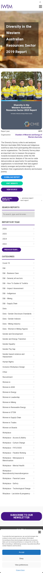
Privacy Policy (20, 570)
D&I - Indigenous (9, 293)
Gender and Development (13, 334)
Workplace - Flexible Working (14, 453)
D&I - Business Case (11, 273)
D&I (4, 268)
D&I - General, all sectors (13, 278)
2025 (5, 234)
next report (24, 200)
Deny (21, 558)
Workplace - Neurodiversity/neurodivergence (15, 472)
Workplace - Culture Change (14, 443)
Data (4, 308)
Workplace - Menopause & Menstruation (13, 459)
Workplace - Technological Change (17, 488)
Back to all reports (7, 199)
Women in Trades (9, 422)
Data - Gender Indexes (12, 319)
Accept (21, 552)
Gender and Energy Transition (14, 339)
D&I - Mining (7, 298)
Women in (6, 382)
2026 (5, 229)
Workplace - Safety (10, 483)
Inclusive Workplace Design (14, 367)
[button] (39, 532)
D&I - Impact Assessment (13, 288)
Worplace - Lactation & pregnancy (16, 493)
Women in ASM (9, 387)
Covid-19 (6, 263)
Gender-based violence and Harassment (13, 355)
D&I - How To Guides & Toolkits (15, 283)
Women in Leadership (11, 397)
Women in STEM (9, 412)
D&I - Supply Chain (10, 303)
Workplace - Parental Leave (14, 478)
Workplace (7, 433)
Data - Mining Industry (11, 324)
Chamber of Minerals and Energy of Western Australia (28, 136)
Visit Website (12, 183)
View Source (12, 190)
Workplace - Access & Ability (14, 438)
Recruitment (8, 377)
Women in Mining (9, 402)
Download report (12, 177)
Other (5, 372)
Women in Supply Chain (12, 417)
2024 (5, 239)
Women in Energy (9, 392)
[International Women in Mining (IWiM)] (6, 7)
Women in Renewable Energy (14, 407)
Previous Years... (11, 250)
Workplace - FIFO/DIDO (12, 448)
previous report (27, 198)
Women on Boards (10, 428)
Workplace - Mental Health (13, 466)
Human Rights (8, 362)
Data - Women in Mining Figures (15, 329)
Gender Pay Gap (9, 349)
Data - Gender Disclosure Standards (17, 314)
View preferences (21, 565)
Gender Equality (9, 344)
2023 (5, 244)
